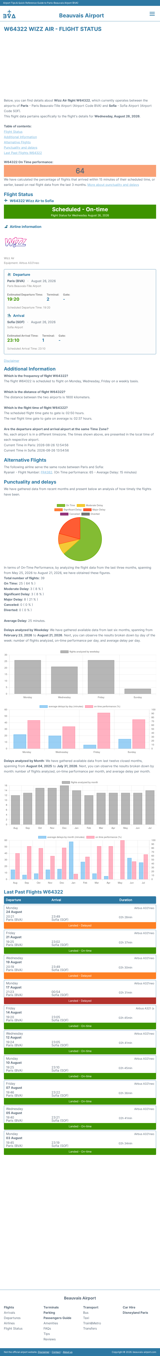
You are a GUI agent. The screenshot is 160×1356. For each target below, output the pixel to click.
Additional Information (20, 137)
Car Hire (129, 1307)
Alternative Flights (17, 142)
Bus (85, 1313)
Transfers (90, 1328)
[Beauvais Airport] (9, 14)
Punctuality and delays (20, 147)
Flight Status (13, 132)
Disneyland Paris (135, 1313)
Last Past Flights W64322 (23, 153)
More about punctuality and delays (113, 185)
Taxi (86, 1318)
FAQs (47, 1328)
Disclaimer (43, 1352)
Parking (49, 1313)
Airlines (9, 1323)
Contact (56, 1352)
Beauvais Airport (81, 15)
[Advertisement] (80, 66)
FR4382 (46, 472)
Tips (47, 1334)
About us (67, 1352)
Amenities (51, 1323)
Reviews (50, 1339)
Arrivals (9, 1313)
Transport (90, 1307)
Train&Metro (92, 1323)
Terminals (51, 1307)
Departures (12, 1318)
